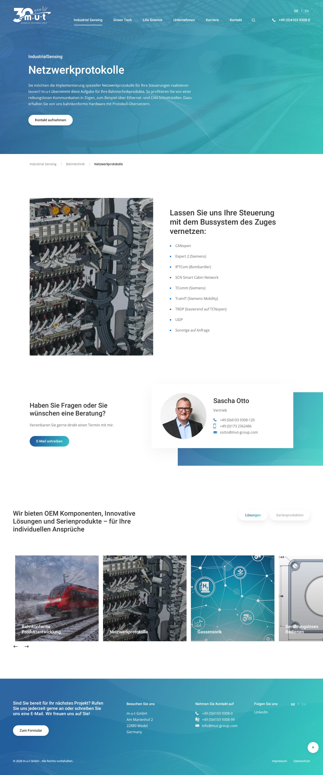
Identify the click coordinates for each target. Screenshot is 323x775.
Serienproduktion (289, 515)
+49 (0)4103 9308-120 (237, 420)
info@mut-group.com (220, 725)
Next (26, 646)
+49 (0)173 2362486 (236, 426)
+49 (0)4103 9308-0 (294, 20)
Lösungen (253, 515)
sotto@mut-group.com (239, 432)
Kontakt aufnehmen (50, 120)
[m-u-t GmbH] (32, 14)
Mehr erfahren (33, 638)
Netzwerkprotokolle (108, 164)
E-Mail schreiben (49, 441)
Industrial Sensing (43, 164)
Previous (15, 646)
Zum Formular (31, 730)
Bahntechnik (75, 164)
